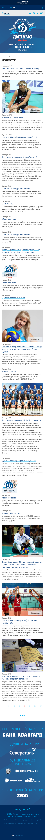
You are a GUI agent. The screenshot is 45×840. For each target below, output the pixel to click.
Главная (4, 57)
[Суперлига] (22, 2)
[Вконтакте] (30, 13)
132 (34, 706)
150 (41, 706)
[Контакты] (3, 7)
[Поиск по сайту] (8, 7)
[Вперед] (22, 709)
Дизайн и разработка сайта (14, 823)
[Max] (34, 13)
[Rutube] (41, 13)
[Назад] (4, 706)
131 (29, 706)
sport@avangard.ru (34, 816)
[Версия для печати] (11, 7)
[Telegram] (37, 13)
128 (14, 706)
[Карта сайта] (5, 7)
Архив (22, 716)
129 (19, 706)
